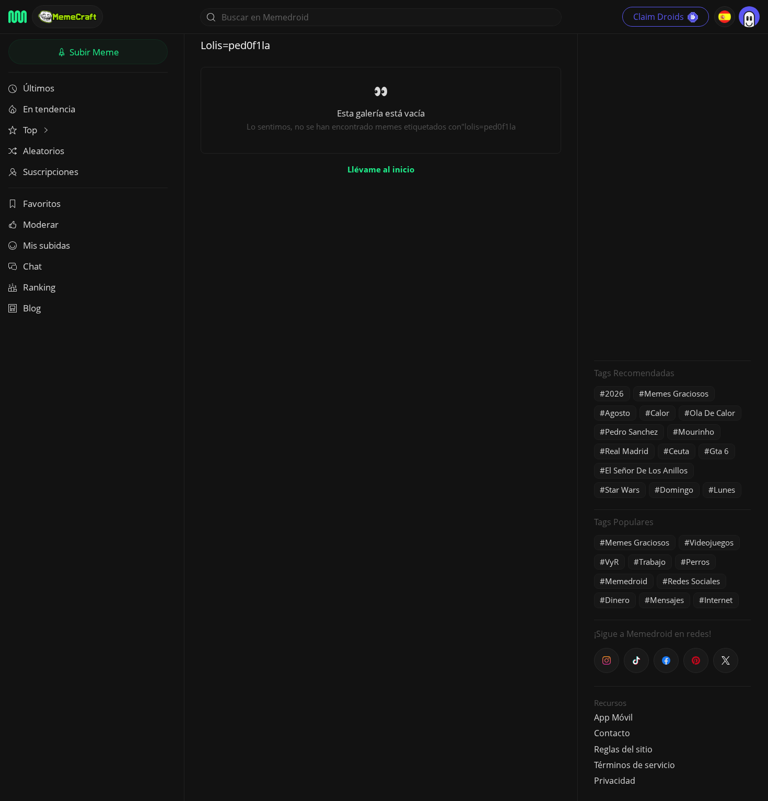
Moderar (41, 224)
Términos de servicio (634, 765)
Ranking (39, 287)
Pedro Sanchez (631, 431)
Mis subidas (46, 245)
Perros (697, 561)
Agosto (617, 413)
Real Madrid (626, 451)
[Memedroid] (17, 16)
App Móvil (613, 717)
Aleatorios (43, 151)
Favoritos (42, 204)
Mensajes (667, 600)
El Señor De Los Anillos (646, 470)
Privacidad (614, 780)
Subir (93, 52)
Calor (659, 413)
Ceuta (679, 451)
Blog (32, 308)
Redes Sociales (694, 581)
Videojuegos (712, 542)
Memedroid (626, 581)
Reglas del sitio (623, 749)
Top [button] (31, 130)
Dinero (617, 600)
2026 (614, 393)
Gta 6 (719, 451)
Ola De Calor (712, 413)
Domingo (676, 489)
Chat (32, 266)
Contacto (612, 733)
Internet (718, 600)
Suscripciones (50, 172)
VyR (612, 561)
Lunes (724, 489)
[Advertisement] (672, 196)
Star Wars (622, 489)
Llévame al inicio (380, 169)
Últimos (38, 88)
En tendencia (49, 109)
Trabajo (652, 561)
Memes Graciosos (676, 393)
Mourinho (696, 431)
